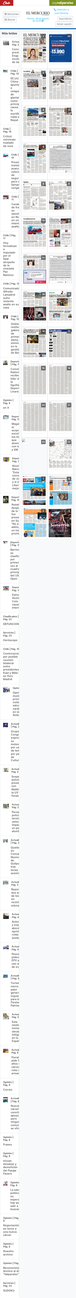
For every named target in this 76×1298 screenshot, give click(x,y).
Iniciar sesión (64, 24)
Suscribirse (65, 18)
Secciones (13, 14)
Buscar (11, 19)
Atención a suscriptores (61, 11)
